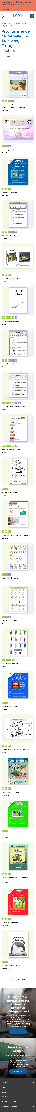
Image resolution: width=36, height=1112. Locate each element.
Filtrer (8, 57)
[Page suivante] (29, 979)
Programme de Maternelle (17, 23)
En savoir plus (18, 1032)
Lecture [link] (23, 26)
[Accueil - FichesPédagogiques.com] (18, 16)
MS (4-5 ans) (6, 26)
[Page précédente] (7, 979)
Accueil (4, 23)
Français (15, 26)
